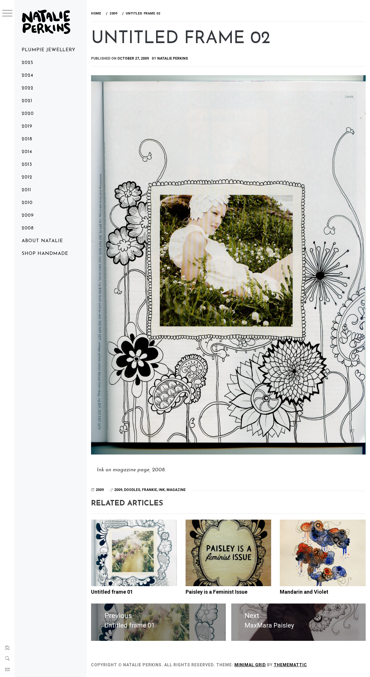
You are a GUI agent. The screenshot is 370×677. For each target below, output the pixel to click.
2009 (28, 215)
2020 (28, 113)
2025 (27, 62)
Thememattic (290, 665)
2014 (27, 152)
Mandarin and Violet (304, 592)
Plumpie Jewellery (48, 50)
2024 (27, 75)
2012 (27, 177)
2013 (27, 164)
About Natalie (42, 241)
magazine (176, 490)
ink (162, 490)
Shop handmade (45, 253)
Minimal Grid (250, 665)
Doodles (132, 490)
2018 (27, 139)
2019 (27, 126)
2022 (28, 88)
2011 (26, 190)
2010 (27, 202)
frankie (149, 490)
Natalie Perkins (172, 58)
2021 (27, 101)
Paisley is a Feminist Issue (216, 592)
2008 (28, 228)
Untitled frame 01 (112, 592)
